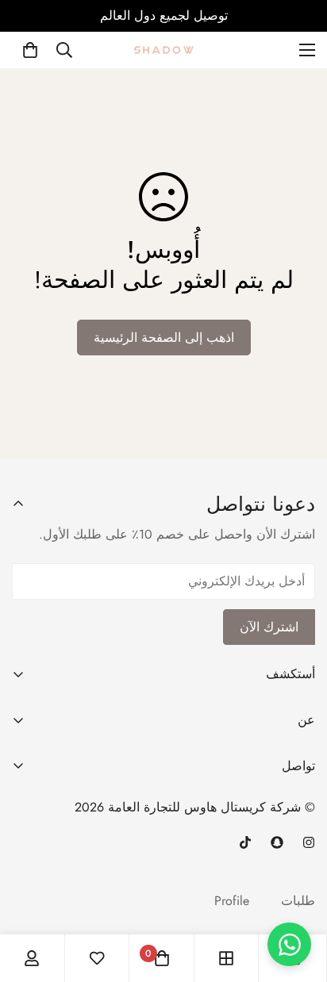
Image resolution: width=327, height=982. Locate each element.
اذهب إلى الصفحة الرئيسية (164, 337)
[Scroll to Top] (298, 867)
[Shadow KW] (164, 50)
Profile (231, 901)
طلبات (298, 901)
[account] (32, 958)
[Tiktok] (245, 842)
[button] (30, 50)
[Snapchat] (277, 842)
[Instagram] (308, 842)
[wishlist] (97, 958)
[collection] (226, 958)
